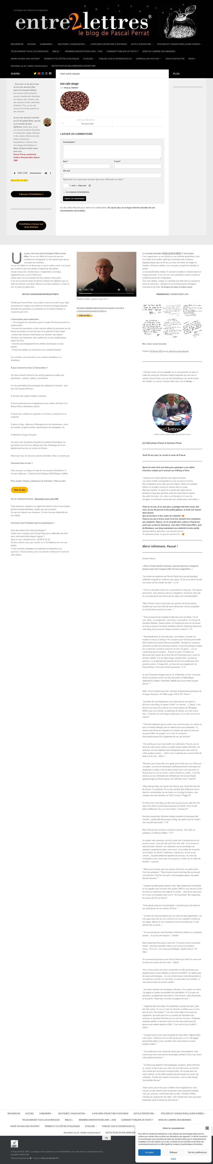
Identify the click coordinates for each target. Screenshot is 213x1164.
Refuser (173, 1152)
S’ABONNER (46, 44)
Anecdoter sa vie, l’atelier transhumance (29, 66)
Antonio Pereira (148, 558)
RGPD (173, 1159)
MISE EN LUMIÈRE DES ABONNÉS (159, 51)
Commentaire (69, 142)
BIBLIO (55, 51)
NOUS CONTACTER (175, 58)
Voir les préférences (197, 1152)
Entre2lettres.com (179, 378)
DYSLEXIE (88, 58)
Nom (65, 161)
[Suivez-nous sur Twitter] (35, 73)
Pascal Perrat (71, 88)
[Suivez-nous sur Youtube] (39, 73)
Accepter (149, 1152)
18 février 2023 (156, 351)
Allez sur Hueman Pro (50, 1158)
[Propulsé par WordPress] (30, 1158)
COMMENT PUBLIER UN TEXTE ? (122, 51)
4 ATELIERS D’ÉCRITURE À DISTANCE (109, 44)
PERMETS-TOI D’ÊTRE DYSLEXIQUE (61, 58)
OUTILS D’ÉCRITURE (141, 44)
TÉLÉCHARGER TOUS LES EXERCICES (29, 51)
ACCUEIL (31, 44)
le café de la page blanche (177, 351)
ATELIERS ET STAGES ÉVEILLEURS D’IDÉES (178, 44)
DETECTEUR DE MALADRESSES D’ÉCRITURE (73, 66)
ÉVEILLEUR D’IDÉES (171, 253)
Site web (66, 171)
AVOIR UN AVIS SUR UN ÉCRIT (25, 58)
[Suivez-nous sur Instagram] (46, 73)
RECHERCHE (17, 44)
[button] (207, 1128)
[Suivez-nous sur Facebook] (50, 73)
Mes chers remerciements (154, 344)
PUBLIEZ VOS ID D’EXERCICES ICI (115, 58)
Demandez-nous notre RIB (46, 499)
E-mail (117, 161)
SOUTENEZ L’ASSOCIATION (71, 44)
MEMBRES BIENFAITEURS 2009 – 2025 (83, 51)
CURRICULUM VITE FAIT (148, 58)
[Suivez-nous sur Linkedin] (42, 73)
